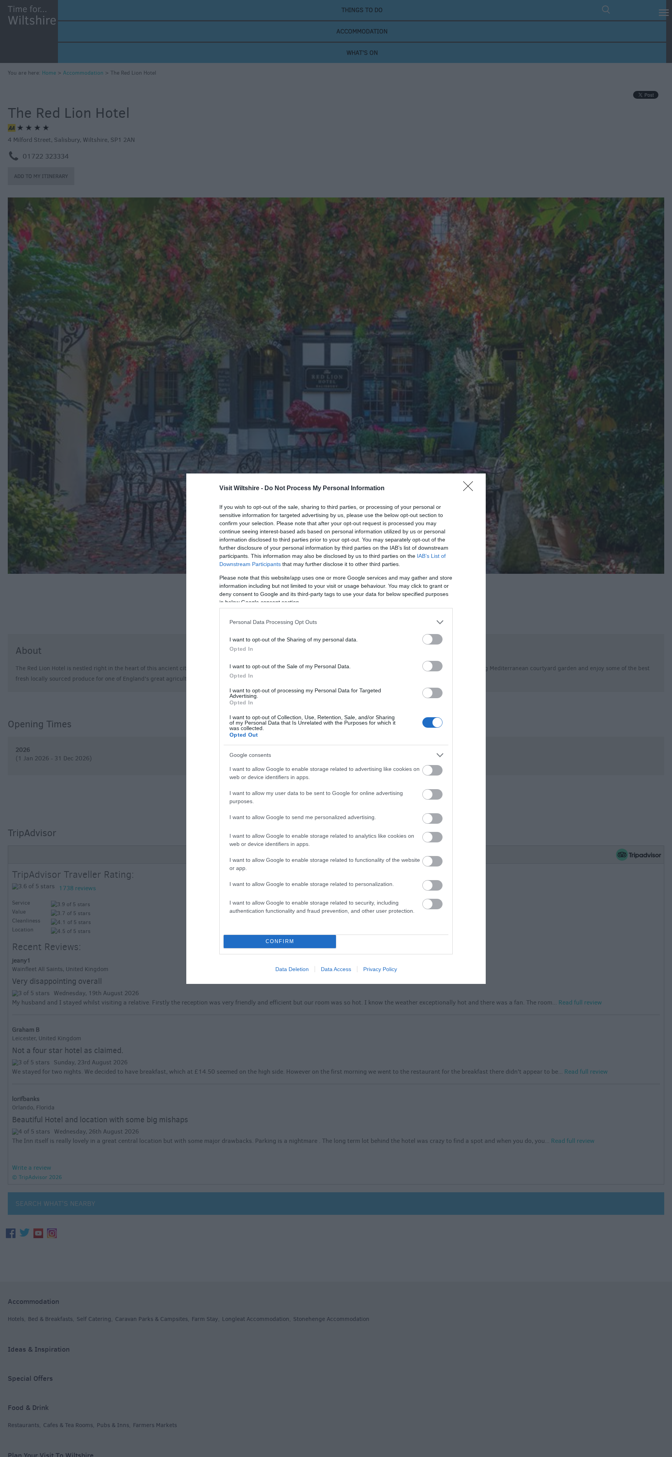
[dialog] (336, 728)
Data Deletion (292, 969)
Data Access (336, 969)
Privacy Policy (380, 969)
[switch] (432, 639)
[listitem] (336, 622)
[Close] (470, 488)
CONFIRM (280, 941)
